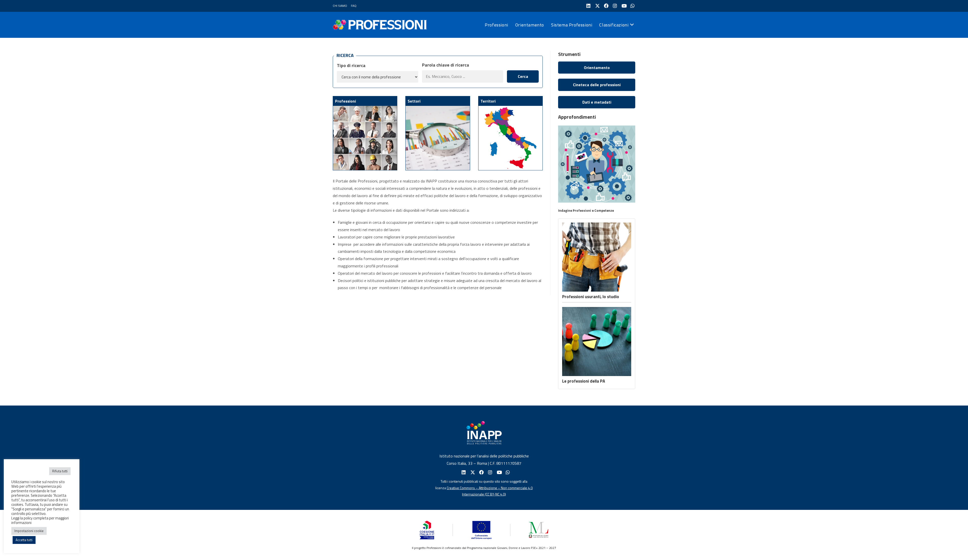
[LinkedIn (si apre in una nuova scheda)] (588, 6)
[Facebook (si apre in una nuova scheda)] (605, 6)
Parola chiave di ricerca (445, 64)
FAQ (353, 5)
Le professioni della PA (583, 381)
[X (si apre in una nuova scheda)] (597, 6)
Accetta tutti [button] (24, 539)
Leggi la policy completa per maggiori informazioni (40, 520)
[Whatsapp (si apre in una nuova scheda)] (507, 472)
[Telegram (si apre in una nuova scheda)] (632, 6)
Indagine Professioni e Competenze (586, 210)
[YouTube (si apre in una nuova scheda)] (623, 6)
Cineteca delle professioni (597, 85)
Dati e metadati (596, 102)
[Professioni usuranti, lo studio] (596, 257)
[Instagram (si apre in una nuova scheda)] (614, 6)
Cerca (523, 76)
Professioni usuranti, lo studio (590, 296)
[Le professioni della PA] (596, 341)
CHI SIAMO (340, 5)
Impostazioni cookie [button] (29, 530)
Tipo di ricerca (351, 65)
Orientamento (597, 68)
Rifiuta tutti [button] (60, 471)
